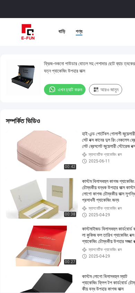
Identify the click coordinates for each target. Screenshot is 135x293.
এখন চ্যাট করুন (70, 89)
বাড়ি (61, 31)
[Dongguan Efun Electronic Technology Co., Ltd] (27, 32)
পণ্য (79, 31)
